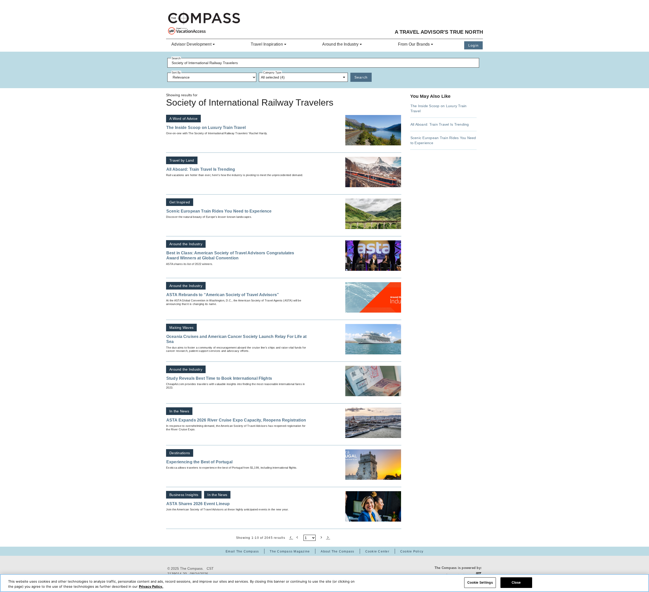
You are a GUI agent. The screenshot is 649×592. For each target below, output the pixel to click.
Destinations (179, 453)
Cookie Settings (480, 582)
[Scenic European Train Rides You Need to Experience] (373, 213)
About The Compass (337, 551)
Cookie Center (377, 551)
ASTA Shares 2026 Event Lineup (198, 504)
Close (516, 582)
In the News (179, 411)
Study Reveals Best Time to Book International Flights (219, 378)
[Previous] (298, 537)
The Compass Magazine (290, 551)
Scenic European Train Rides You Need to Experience (219, 211)
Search (361, 77)
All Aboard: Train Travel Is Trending (200, 169)
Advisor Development (191, 44)
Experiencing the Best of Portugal (199, 462)
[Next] (321, 537)
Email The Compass (242, 551)
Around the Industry (340, 44)
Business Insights (183, 495)
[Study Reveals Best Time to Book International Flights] (373, 381)
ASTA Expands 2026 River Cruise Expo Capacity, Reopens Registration (236, 420)
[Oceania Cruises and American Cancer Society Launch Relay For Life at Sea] (373, 339)
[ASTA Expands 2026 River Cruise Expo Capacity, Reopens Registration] (373, 422)
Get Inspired (179, 202)
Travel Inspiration (267, 44)
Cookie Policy (411, 551)
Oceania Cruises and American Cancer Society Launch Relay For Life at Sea (236, 339)
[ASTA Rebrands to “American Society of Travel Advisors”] (373, 297)
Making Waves (181, 328)
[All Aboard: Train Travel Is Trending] (373, 172)
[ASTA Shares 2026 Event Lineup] (373, 506)
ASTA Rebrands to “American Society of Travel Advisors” (222, 295)
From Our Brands (414, 44)
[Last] (328, 537)
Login (473, 45)
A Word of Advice (183, 119)
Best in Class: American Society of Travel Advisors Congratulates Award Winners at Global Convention (230, 255)
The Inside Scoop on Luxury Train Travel (206, 127)
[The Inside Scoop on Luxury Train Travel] (373, 130)
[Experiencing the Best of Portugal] (373, 464)
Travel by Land (181, 160)
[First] (291, 537)
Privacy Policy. (151, 586)
